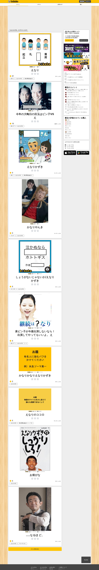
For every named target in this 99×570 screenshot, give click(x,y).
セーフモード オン (69, 40)
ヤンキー (12, 235)
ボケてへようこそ (83, 40)
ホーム (17, 4)
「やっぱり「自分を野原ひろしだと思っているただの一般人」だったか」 (77, 109)
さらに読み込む (35, 549)
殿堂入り (32, 568)
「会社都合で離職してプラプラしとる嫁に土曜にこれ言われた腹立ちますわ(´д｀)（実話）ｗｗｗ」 (77, 90)
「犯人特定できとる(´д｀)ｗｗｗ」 (73, 99)
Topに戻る (86, 559)
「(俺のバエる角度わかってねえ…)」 (74, 104)
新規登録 (82, 1)
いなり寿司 (69, 131)
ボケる (39, 4)
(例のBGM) (69, 121)
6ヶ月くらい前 (57, 233)
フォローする (70, 146)
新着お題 (51, 568)
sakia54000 (69, 133)
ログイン (88, 1)
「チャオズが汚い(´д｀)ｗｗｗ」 (73, 94)
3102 (68, 127)
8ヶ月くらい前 (57, 173)
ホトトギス (13, 289)
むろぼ (68, 135)
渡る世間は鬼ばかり (29, 78)
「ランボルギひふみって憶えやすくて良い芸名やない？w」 (77, 113)
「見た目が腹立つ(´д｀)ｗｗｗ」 (73, 92)
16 (13, 123)
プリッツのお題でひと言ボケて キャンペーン (74, 79)
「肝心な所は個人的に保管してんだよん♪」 (75, 106)
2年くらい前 (58, 76)
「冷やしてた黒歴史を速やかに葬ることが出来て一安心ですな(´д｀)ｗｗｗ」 (77, 102)
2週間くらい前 (57, 123)
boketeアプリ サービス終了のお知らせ (73, 74)
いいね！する (70, 145)
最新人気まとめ (43, 568)
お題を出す (60, 4)
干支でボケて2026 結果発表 (71, 82)
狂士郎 (68, 120)
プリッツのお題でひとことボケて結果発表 (73, 76)
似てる (12, 78)
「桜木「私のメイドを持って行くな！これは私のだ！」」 (76, 97)
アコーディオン (22, 543)
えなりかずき (19, 78)
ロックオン (69, 125)
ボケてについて (62, 568)
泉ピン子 (12, 126)
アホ (31, 423)
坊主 (12, 175)
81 (13, 76)
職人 (81, 4)
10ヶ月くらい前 (57, 420)
